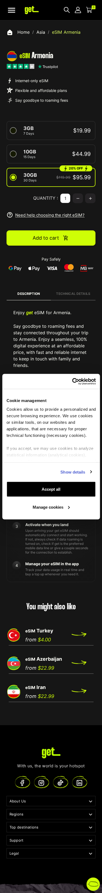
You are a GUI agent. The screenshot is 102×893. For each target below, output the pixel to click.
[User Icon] (78, 10)
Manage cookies (48, 507)
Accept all (51, 489)
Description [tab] (28, 294)
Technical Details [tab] (73, 294)
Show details (72, 471)
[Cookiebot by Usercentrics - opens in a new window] (73, 381)
